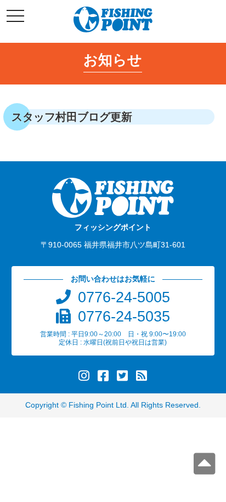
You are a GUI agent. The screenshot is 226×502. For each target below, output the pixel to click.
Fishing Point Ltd (98, 405)
